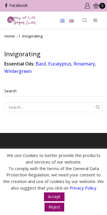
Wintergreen (18, 71)
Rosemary (84, 64)
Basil (41, 64)
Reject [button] (54, 207)
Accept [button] (54, 196)
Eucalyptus (59, 64)
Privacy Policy (83, 188)
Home (10, 36)
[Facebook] (16, 5)
